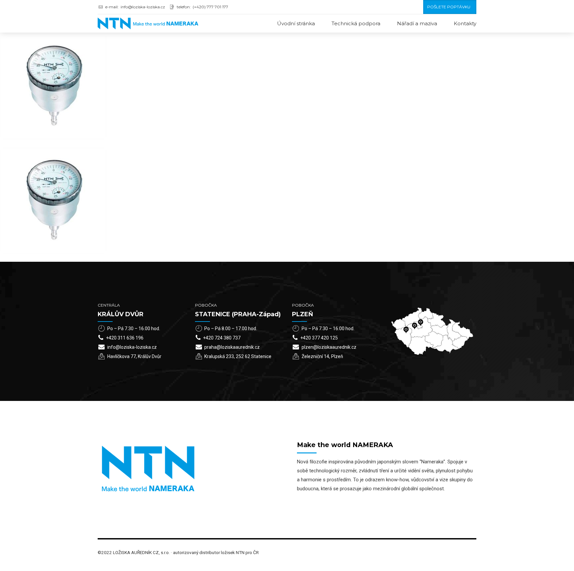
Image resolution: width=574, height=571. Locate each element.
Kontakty (465, 23)
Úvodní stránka (296, 23)
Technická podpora (356, 23)
